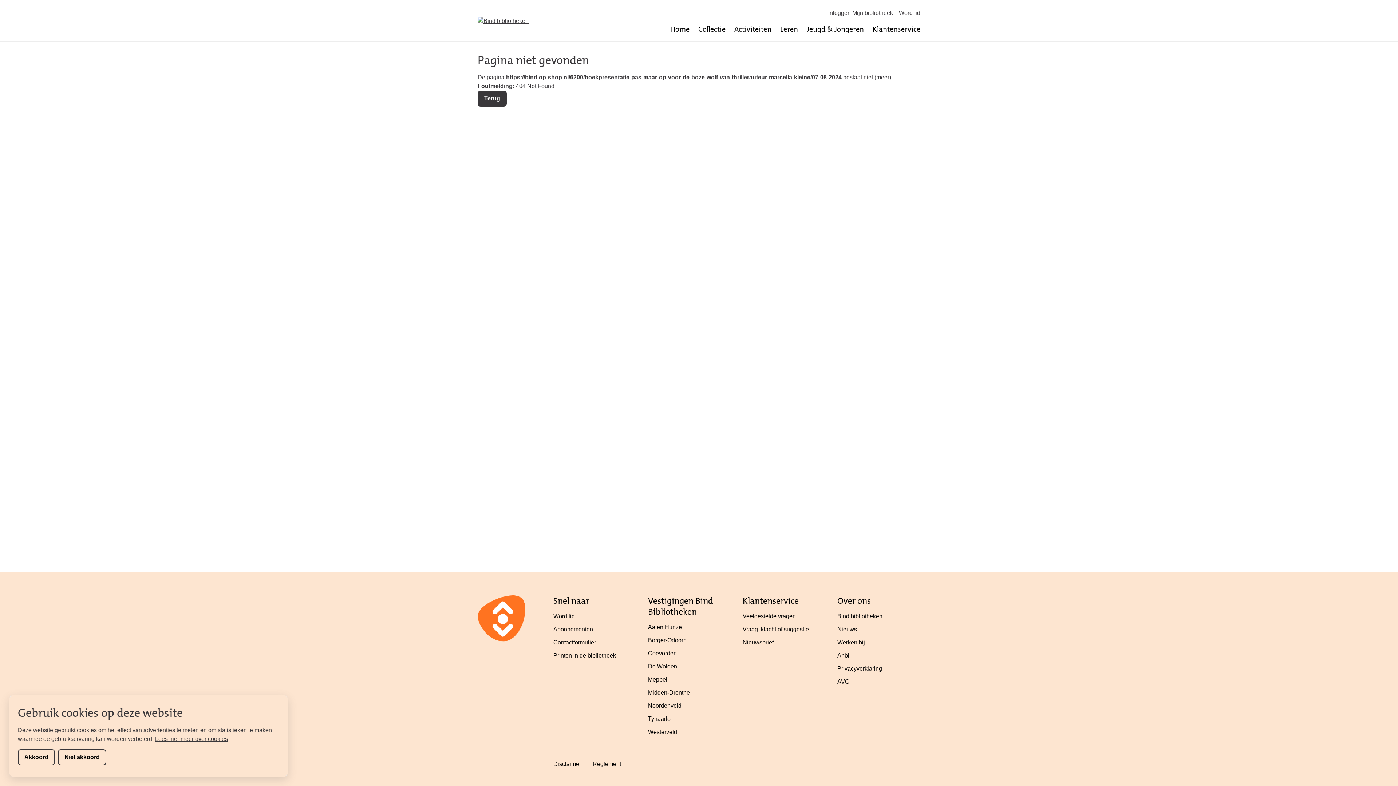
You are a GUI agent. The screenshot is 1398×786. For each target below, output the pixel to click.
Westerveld (662, 732)
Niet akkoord (82, 757)
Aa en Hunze (665, 627)
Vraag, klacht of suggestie (776, 629)
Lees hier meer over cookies (191, 739)
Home (680, 29)
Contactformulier (574, 642)
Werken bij (851, 642)
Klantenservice (896, 29)
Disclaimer (567, 764)
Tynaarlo (659, 719)
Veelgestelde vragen (769, 616)
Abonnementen (573, 629)
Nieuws (847, 629)
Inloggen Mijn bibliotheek (860, 13)
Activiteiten (752, 29)
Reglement (607, 764)
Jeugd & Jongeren (835, 29)
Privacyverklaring (859, 669)
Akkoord (36, 757)
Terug (492, 98)
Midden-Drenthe (669, 693)
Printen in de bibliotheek (584, 655)
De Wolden (662, 666)
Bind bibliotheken (859, 616)
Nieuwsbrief (758, 642)
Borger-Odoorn (667, 640)
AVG (843, 682)
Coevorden (662, 653)
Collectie (712, 29)
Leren (789, 29)
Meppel (657, 679)
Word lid (909, 13)
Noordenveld (665, 706)
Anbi (843, 655)
